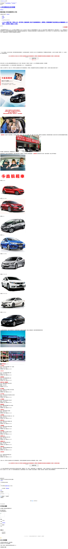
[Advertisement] (26, 40)
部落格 (3, 17)
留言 (8, 485)
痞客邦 (6, 485)
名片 (3, 18)
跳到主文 (1, 9)
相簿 (3, 16)
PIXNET (27, 536)
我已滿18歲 (2, 547)
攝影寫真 (7, 488)
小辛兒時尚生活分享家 (7, 7)
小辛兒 (1, 480)
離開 (5, 547)
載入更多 (2, 491)
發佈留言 (2, 497)
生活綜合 (7, 14)
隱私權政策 (39, 536)
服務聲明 (43, 536)
